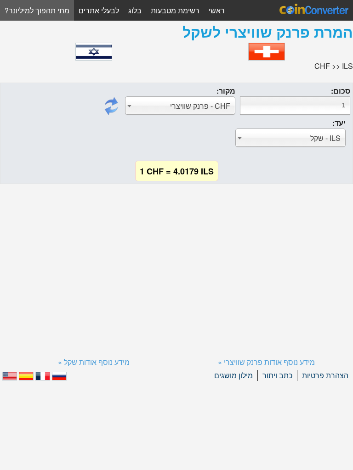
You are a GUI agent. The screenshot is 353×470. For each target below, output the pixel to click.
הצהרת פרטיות (325, 375)
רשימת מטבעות (175, 10)
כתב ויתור (277, 375)
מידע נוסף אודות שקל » (94, 362)
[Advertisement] (176, 259)
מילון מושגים (233, 375)
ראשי (217, 10)
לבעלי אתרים (99, 10)
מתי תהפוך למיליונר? (37, 10)
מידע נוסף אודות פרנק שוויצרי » (266, 362)
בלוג (135, 10)
